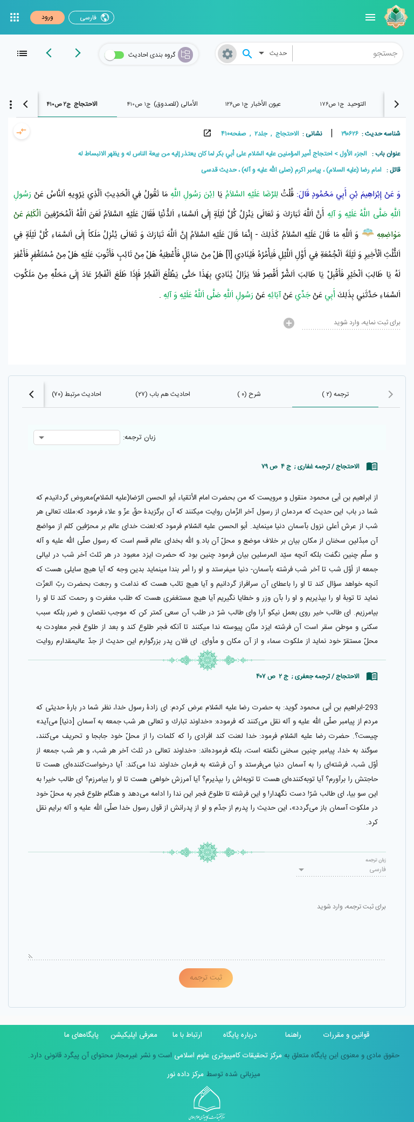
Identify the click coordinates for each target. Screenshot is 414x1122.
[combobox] (348, 53)
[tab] (343, 104)
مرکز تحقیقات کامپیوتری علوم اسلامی (227, 1056)
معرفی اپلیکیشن (134, 1035)
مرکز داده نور (185, 1074)
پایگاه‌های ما (81, 1035)
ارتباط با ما (187, 1035)
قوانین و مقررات (346, 1035)
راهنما (293, 1035)
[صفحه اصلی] (394, 17)
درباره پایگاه (240, 1035)
